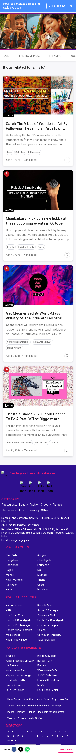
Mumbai (42, 574)
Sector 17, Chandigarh (50, 620)
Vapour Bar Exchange (18, 675)
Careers (22, 718)
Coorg (40, 584)
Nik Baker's (12, 665)
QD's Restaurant (15, 689)
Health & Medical (29, 55)
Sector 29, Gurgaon (48, 610)
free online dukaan (41, 473)
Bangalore (12, 560)
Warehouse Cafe (47, 670)
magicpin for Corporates (51, 712)
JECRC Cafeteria (47, 675)
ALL (6, 55)
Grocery (46, 504)
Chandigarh (44, 560)
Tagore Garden (46, 639)
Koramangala (14, 605)
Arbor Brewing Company (20, 660)
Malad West (13, 634)
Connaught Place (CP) (50, 634)
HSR (8, 610)
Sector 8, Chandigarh (18, 620)
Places (10, 712)
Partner (21, 712)
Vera (9, 718)
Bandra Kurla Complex (19, 630)
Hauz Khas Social (47, 689)
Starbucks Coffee (16, 680)
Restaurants (9, 504)
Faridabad (43, 565)
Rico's (40, 685)
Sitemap (56, 705)
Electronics (8, 510)
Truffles (10, 655)
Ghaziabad (12, 565)
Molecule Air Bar (15, 670)
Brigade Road (45, 605)
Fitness (57, 504)
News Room (13, 699)
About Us (28, 699)
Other (44, 510)
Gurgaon (42, 555)
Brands (31, 712)
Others (12, 740)
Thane (41, 579)
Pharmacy (33, 510)
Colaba (41, 630)
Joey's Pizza (13, 685)
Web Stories (35, 718)
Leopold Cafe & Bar (48, 680)
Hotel (21, 510)
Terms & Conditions (38, 705)
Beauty (23, 504)
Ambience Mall (46, 615)
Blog (54, 699)
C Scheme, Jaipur (47, 625)
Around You (42, 699)
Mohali (10, 574)
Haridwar (42, 589)
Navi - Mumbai (14, 579)
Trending (55, 55)
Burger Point (44, 660)
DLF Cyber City (14, 615)
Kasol (9, 589)
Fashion (34, 504)
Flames (41, 665)
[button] (7, 79)
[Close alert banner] (71, 6)
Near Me (64, 699)
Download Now (57, 6)
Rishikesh (11, 584)
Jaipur (9, 570)
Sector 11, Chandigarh (19, 625)
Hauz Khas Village (16, 639)
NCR (39, 570)
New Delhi (11, 555)
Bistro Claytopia (46, 655)
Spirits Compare (16, 705)
